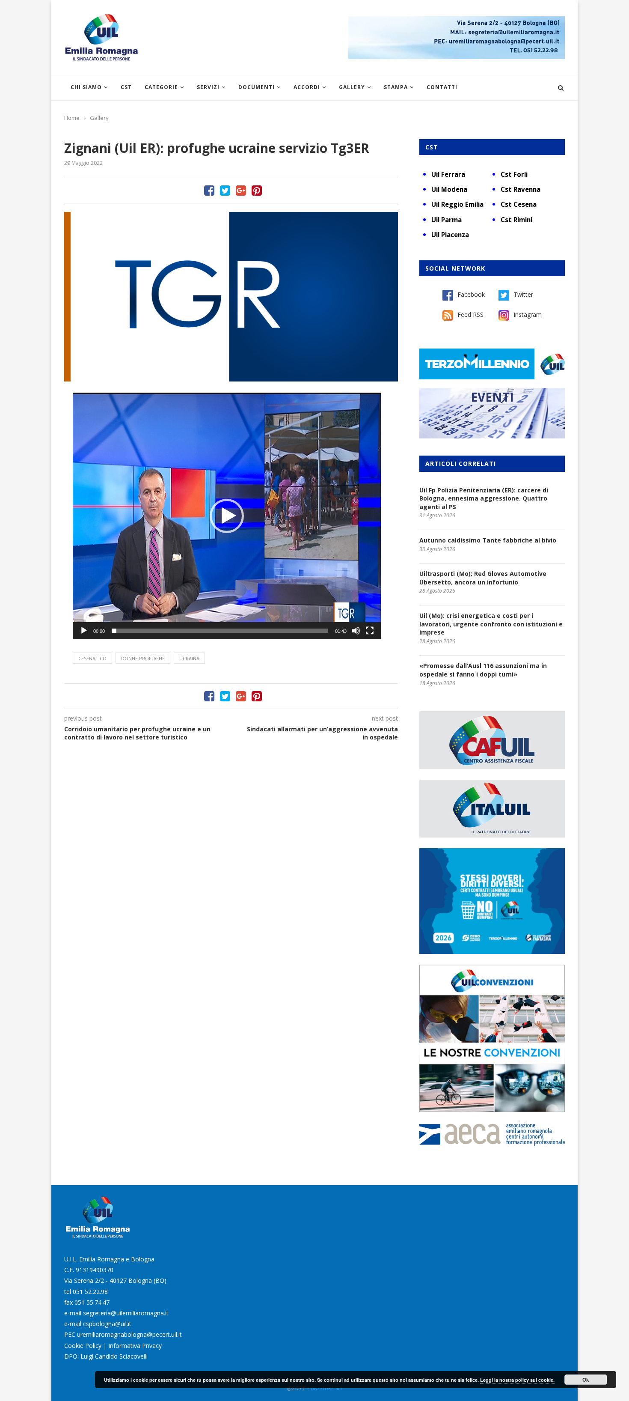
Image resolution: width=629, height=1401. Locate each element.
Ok (585, 1379)
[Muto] (356, 630)
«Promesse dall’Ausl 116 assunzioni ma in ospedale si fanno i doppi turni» (483, 670)
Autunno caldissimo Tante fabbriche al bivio (487, 540)
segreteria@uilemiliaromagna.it (126, 1313)
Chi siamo (86, 87)
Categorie (161, 87)
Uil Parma (446, 219)
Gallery (352, 87)
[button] (227, 516)
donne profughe (143, 658)
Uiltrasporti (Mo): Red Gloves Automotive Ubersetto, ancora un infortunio (482, 577)
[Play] (84, 630)
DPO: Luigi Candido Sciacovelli (106, 1356)
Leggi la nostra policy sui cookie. (517, 1380)
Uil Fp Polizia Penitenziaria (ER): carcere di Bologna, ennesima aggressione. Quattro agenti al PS (483, 498)
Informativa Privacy (135, 1345)
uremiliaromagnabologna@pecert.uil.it (129, 1334)
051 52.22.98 (90, 1292)
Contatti (442, 87)
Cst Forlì (514, 174)
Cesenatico (92, 658)
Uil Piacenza (450, 234)
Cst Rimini (516, 219)
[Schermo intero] (369, 630)
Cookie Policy (82, 1345)
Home (72, 118)
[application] (227, 516)
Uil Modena (449, 189)
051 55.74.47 (92, 1302)
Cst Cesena (519, 204)
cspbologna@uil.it (107, 1324)
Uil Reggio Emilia (457, 204)
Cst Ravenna (520, 189)
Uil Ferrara (448, 174)
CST (126, 87)
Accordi (307, 87)
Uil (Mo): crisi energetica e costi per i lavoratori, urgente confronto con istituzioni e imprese (491, 623)
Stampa (396, 87)
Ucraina (189, 658)
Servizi (208, 87)
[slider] (220, 631)
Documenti (256, 87)
